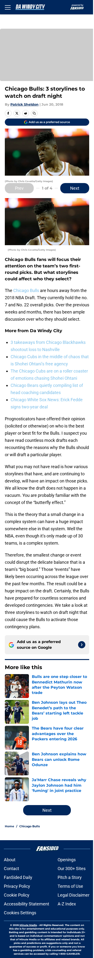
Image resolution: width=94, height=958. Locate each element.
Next (74, 188)
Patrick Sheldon (24, 104)
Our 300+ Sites (72, 868)
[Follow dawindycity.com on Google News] (81, 644)
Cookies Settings (20, 912)
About (9, 859)
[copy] (34, 113)
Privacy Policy (17, 886)
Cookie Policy (16, 895)
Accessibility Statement (26, 903)
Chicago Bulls (26, 290)
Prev (19, 188)
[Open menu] (8, 7)
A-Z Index (67, 903)
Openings (67, 859)
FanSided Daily (18, 877)
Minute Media (28, 925)
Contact (11, 868)
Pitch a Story (70, 877)
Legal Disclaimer (73, 895)
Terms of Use (70, 886)
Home (9, 826)
